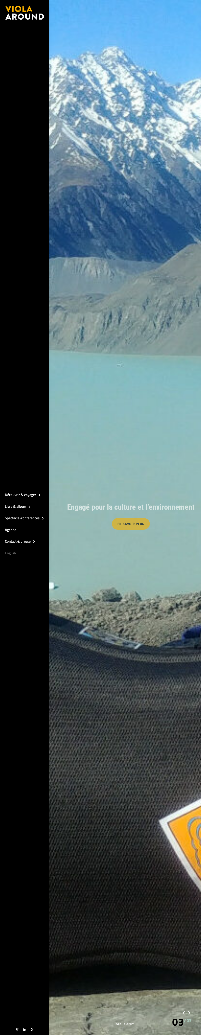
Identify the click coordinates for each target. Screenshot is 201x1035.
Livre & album (15, 506)
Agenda (10, 529)
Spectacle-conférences (22, 518)
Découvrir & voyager (20, 494)
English (10, 553)
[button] (178, 1022)
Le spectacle (103, 524)
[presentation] (184, 1013)
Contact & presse (18, 541)
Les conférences (143, 524)
